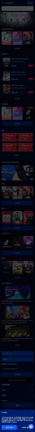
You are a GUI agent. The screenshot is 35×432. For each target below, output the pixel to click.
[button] (17, 216)
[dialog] (17, 421)
